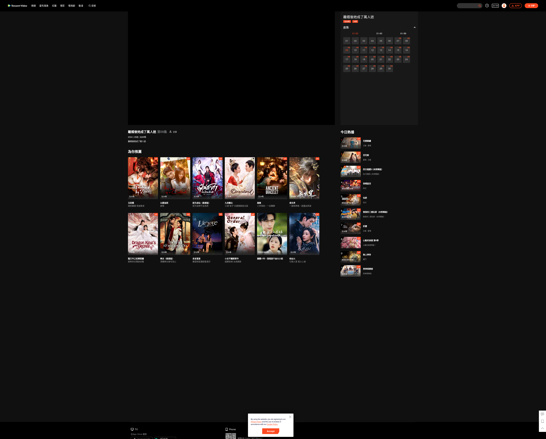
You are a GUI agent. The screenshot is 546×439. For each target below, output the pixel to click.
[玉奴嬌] (143, 178)
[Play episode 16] (406, 50)
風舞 (259, 202)
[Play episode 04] (372, 40)
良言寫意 (196, 258)
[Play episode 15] (398, 50)
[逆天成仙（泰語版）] (208, 178)
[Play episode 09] (346, 50)
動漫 (81, 5)
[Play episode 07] (398, 40)
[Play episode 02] (355, 40)
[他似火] (304, 234)
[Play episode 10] (355, 50)
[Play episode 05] (380, 40)
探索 (93, 5)
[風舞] (272, 178)
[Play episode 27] (363, 68)
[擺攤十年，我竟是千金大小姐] (272, 234)
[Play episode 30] (389, 68)
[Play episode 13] (380, 50)
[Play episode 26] (355, 68)
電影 (62, 5)
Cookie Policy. (272, 424)
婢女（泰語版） (167, 258)
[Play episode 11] (363, 50)
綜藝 (54, 5)
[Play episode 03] (363, 40)
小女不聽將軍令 (232, 258)
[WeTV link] (17, 5)
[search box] (479, 5)
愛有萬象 (43, 5)
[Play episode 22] (389, 59)
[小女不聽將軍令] (240, 234)
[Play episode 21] (380, 59)
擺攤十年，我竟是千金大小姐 (270, 258)
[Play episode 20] (372, 59)
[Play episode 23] (398, 59)
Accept (271, 431)
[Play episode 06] (389, 40)
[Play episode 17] (346, 59)
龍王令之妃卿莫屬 (136, 258)
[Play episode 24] (406, 59)
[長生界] (304, 178)
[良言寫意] (208, 234)
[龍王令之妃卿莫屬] (143, 234)
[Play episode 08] (406, 40)
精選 (33, 5)
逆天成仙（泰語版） (201, 202)
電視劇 (71, 5)
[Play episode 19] (363, 59)
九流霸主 (229, 202)
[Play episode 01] (346, 40)
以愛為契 (164, 202)
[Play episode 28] (372, 68)
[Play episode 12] (372, 50)
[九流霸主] (240, 178)
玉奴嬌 (131, 202)
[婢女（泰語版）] (175, 234)
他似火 (292, 258)
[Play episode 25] (346, 68)
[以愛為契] (175, 178)
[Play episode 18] (355, 59)
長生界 (292, 202)
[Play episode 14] (389, 50)
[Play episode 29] (380, 68)
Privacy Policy (256, 421)
